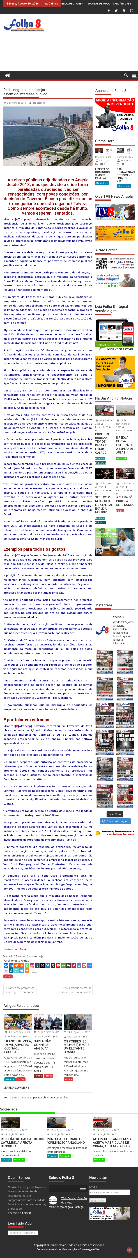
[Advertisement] (91, 43)
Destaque (10, 1079)
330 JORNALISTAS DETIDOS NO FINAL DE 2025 (126, 175)
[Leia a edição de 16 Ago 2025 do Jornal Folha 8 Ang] (125, 715)
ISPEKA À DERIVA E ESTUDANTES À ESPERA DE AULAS (125, 445)
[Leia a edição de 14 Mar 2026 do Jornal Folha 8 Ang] (104, 688)
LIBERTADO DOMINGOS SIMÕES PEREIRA (102, 174)
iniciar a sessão (23, 1097)
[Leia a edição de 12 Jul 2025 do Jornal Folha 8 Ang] (104, 795)
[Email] (63, 965)
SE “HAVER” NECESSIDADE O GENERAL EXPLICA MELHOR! (104, 505)
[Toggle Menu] (83, 1188)
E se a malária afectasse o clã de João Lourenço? (75, 990)
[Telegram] (21, 970)
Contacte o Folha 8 (19, 1213)
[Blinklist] (68, 965)
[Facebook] (6, 965)
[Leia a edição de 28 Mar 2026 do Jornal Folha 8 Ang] (104, 661)
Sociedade (121, 458)
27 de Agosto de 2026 (61, 1130)
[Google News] (89, 965)
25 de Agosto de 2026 (48, 1031)
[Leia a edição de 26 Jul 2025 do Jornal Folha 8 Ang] (104, 768)
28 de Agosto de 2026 (18, 1031)
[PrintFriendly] (16, 970)
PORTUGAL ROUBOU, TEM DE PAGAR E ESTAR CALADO (102, 443)
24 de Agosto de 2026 (78, 1032)
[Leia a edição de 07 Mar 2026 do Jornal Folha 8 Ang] (125, 688)
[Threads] (42, 965)
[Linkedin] (11, 965)
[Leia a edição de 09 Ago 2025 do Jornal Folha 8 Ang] (104, 742)
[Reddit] (16, 965)
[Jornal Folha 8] (7, 75)
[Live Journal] (6, 970)
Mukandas (100, 462)
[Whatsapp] (27, 965)
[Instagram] (32, 965)
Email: (93, 1186)
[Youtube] (58, 965)
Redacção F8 (39, 102)
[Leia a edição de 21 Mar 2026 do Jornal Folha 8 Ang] (125, 661)
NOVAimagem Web (89, 1249)
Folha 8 (38, 1075)
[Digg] (11, 970)
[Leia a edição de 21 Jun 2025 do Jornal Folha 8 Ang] (125, 795)
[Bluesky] (47, 965)
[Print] (21, 965)
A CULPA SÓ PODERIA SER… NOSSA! (125, 501)
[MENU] (134, 75)
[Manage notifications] (129, 1250)
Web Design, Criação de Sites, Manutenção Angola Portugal (68, 1202)
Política (8, 976)
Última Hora (102, 183)
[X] (53, 965)
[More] (27, 970)
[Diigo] (79, 965)
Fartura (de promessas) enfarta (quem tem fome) (20, 990)
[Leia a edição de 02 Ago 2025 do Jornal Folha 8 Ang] (125, 742)
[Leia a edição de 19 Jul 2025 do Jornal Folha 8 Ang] (125, 768)
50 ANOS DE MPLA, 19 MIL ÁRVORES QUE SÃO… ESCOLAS (70, 3)
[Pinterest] (74, 965)
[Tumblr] (37, 965)
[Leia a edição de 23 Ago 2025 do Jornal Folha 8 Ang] (104, 715)
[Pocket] (84, 965)
